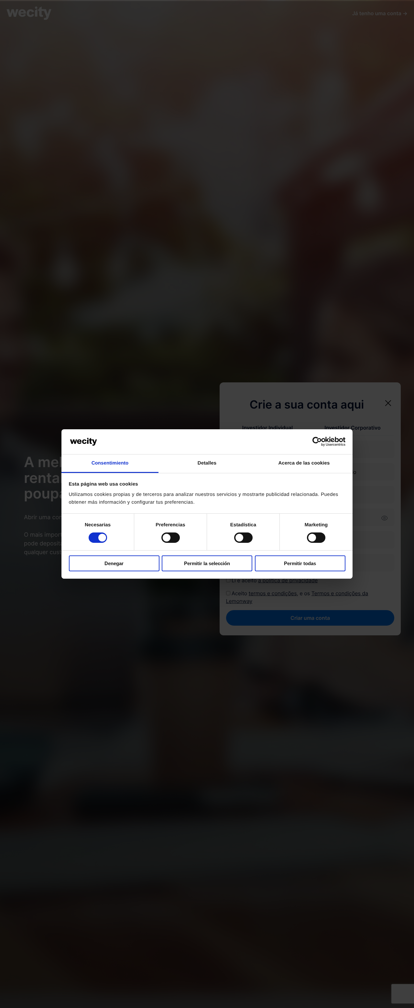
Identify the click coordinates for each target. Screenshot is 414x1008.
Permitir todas (300, 563)
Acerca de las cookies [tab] (304, 463)
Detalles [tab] (207, 463)
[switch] (170, 537)
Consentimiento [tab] (110, 463)
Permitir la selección (207, 563)
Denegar (114, 563)
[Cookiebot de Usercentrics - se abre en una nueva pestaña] (317, 441)
